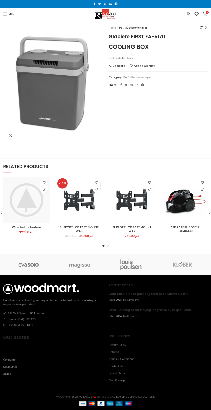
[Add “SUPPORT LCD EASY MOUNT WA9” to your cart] (96, 189)
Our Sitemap (117, 380)
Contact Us (116, 366)
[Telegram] (116, 4)
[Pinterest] (105, 4)
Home (112, 27)
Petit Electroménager (133, 27)
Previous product (198, 28)
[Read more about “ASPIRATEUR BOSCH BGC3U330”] (202, 189)
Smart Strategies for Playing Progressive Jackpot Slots (150, 310)
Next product (206, 28)
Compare (119, 65)
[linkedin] (110, 4)
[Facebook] (94, 4)
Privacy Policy (117, 344)
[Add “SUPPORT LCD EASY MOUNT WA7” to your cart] (149, 189)
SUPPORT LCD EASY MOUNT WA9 (79, 229)
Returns (114, 352)
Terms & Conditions (121, 359)
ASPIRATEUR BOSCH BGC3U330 (184, 229)
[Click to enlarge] (10, 135)
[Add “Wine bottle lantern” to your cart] (44, 189)
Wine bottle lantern (26, 227)
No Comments (131, 299)
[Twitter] (99, 4)
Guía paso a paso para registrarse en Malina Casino (149, 294)
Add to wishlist (144, 65)
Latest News (117, 373)
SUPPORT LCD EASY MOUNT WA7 (132, 229)
